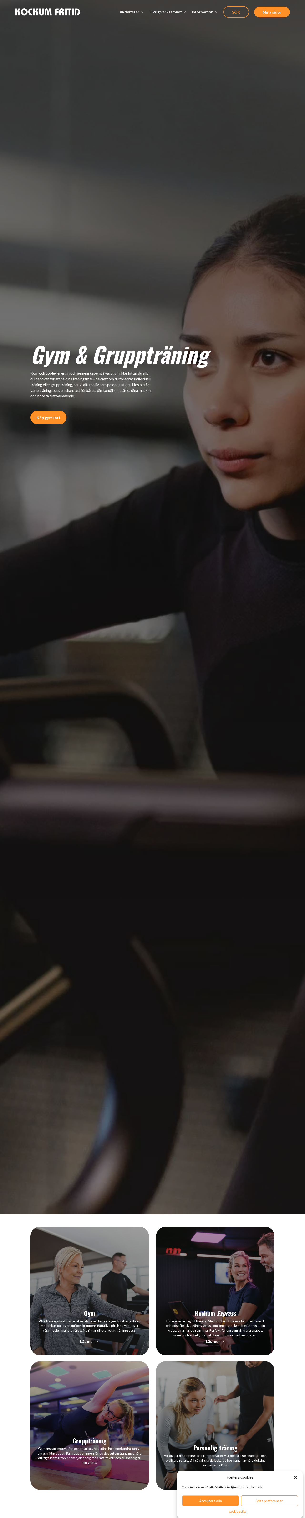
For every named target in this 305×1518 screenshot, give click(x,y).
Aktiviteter (129, 12)
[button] (295, 1477)
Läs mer (87, 1341)
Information (202, 12)
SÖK (236, 12)
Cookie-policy (237, 1511)
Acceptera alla (210, 1501)
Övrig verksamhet (165, 12)
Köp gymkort (48, 417)
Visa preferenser (269, 1501)
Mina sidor (272, 12)
